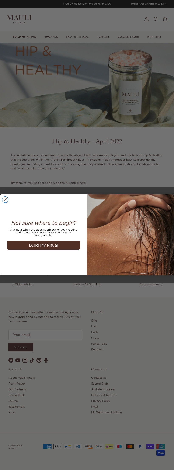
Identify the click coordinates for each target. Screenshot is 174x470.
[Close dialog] (5, 200)
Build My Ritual (43, 245)
